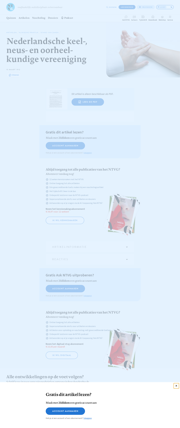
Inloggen (88, 418)
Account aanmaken (65, 411)
